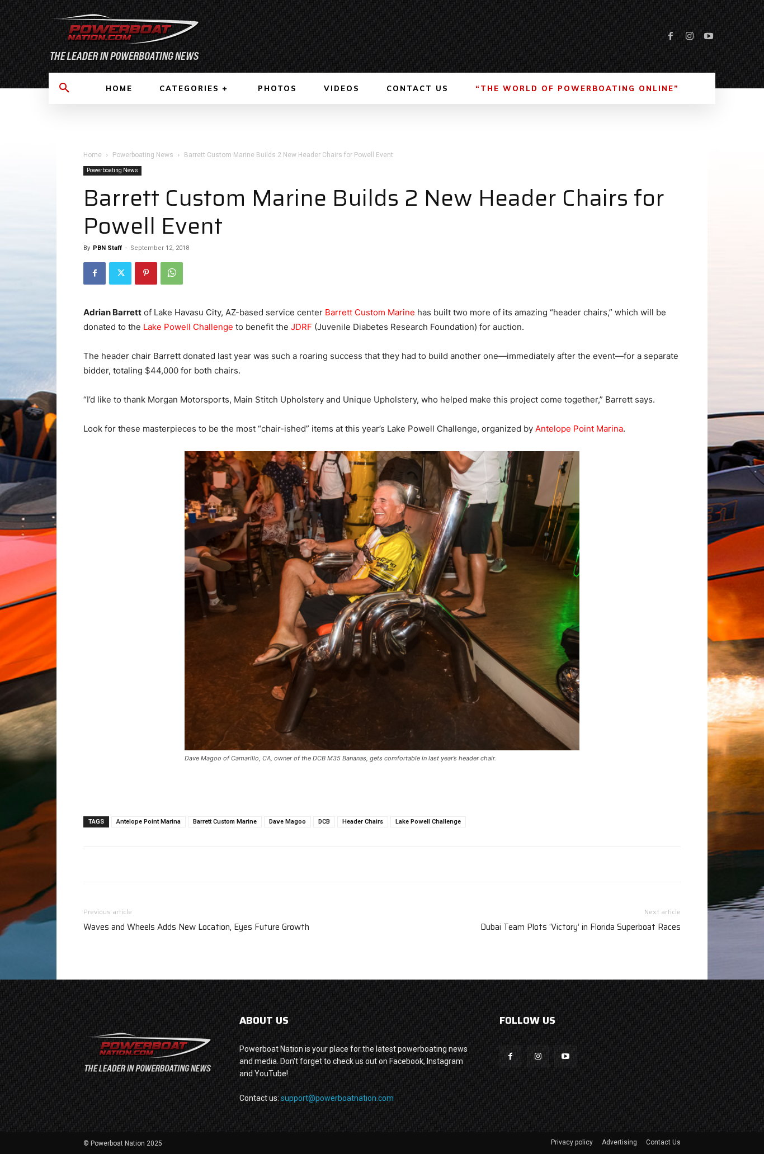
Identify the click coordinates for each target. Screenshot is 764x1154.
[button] (64, 88)
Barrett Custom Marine (370, 312)
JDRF (301, 326)
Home (92, 155)
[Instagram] (689, 36)
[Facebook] (670, 36)
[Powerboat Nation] (209, 36)
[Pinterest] (146, 273)
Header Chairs (362, 821)
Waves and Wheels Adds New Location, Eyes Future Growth (196, 927)
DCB (324, 821)
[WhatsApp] (172, 273)
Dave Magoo (287, 821)
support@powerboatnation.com (337, 1098)
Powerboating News (142, 155)
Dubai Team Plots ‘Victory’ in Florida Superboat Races (580, 927)
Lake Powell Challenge (188, 326)
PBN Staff (107, 248)
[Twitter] (120, 273)
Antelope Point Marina (579, 428)
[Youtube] (708, 36)
